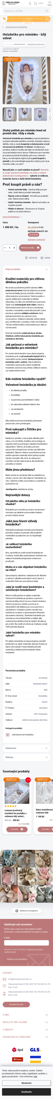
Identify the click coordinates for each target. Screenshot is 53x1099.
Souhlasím (26, 1092)
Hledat (46, 11)
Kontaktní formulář (16, 1004)
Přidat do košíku (27, 248)
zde (35, 1076)
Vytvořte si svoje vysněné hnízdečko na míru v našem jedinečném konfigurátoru (26, 173)
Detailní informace (11, 217)
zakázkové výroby (19, 489)
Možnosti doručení (36, 240)
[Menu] (49, 3)
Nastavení (26, 1083)
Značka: (10, 51)
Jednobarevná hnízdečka (22, 735)
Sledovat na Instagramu (29, 911)
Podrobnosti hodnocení (36, 44)
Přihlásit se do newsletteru (17, 959)
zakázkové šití (33, 575)
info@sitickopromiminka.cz (20, 979)
